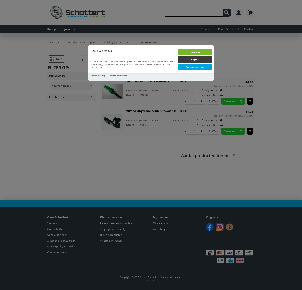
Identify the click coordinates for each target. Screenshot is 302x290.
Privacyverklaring (97, 76)
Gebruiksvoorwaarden (118, 76)
